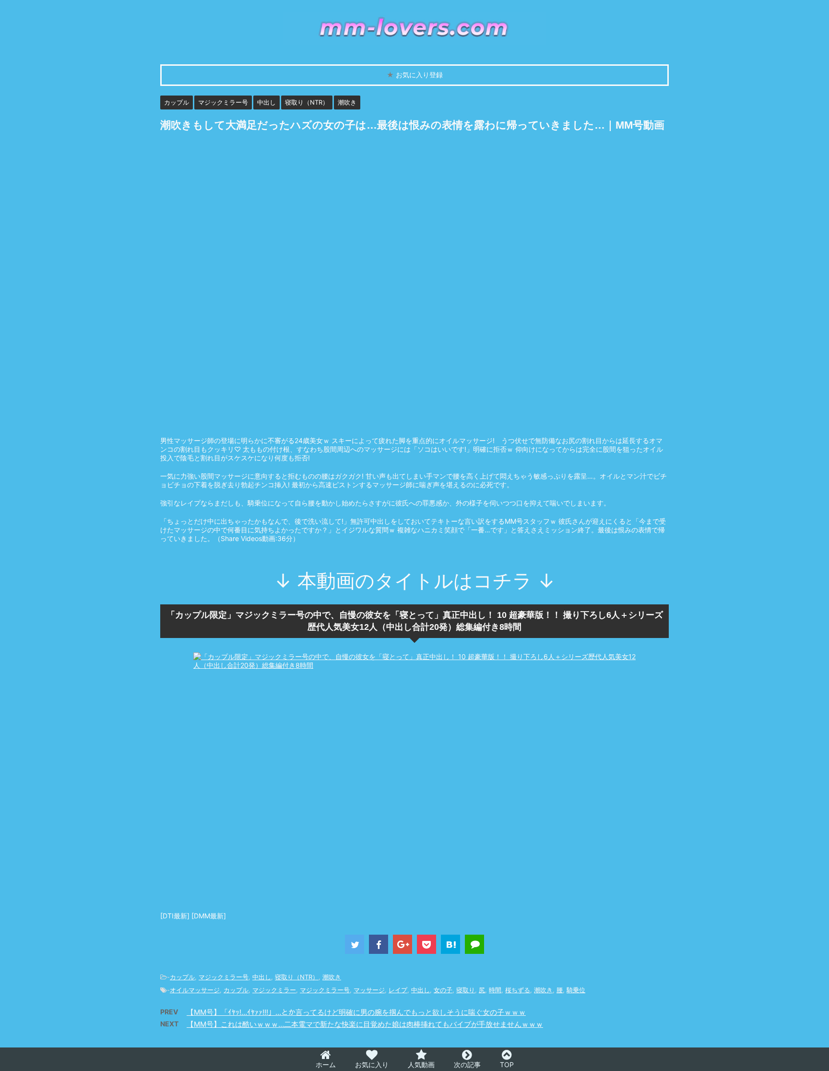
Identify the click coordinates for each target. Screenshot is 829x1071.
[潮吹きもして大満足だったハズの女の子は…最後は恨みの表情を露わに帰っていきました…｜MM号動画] (450, 944)
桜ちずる (517, 990)
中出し (261, 977)
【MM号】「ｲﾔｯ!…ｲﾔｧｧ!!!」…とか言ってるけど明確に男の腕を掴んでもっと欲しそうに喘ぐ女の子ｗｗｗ (356, 1012)
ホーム (326, 1064)
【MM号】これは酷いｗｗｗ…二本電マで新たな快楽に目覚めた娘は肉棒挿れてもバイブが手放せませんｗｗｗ (365, 1024)
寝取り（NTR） (297, 977)
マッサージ (369, 990)
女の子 (443, 990)
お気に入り (372, 1064)
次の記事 (467, 1064)
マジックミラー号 (224, 977)
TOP (507, 1064)
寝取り (465, 990)
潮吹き (331, 977)
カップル (182, 977)
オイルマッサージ (195, 990)
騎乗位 (576, 990)
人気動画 (421, 1064)
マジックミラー (274, 990)
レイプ (398, 990)
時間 (495, 990)
